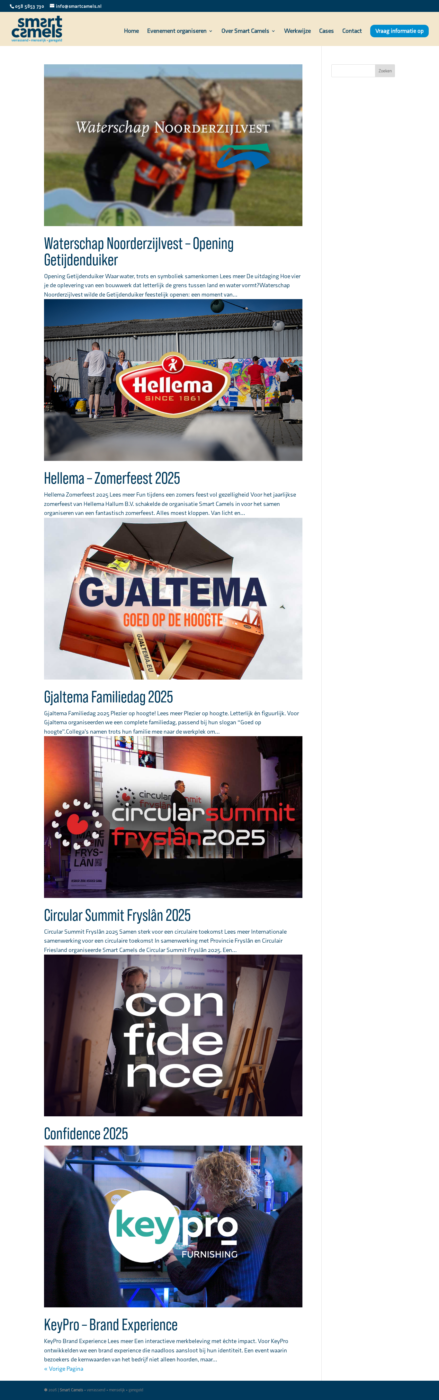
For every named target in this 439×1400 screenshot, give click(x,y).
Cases (326, 31)
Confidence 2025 (86, 1134)
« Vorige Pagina (63, 1368)
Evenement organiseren (177, 31)
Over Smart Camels (245, 31)
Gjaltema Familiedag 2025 (108, 697)
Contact (352, 31)
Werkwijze (297, 31)
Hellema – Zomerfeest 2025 (112, 479)
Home (131, 31)
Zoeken (385, 71)
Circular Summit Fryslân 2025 (117, 916)
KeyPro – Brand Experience (111, 1325)
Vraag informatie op (399, 30)
